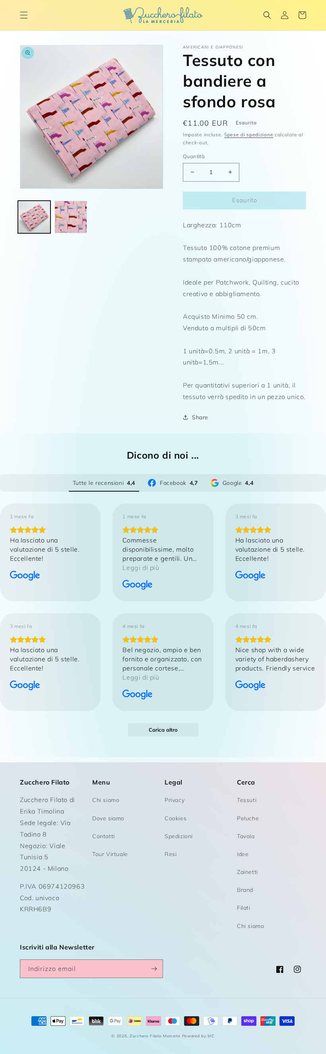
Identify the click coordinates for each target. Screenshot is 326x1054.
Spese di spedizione (248, 135)
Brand (245, 889)
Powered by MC (198, 1035)
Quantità (194, 156)
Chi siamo (105, 800)
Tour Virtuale (110, 854)
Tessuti (246, 800)
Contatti (103, 836)
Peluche (248, 818)
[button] (24, 15)
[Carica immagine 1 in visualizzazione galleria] (34, 217)
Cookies (175, 818)
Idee (242, 854)
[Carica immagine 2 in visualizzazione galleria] (70, 217)
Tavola (246, 836)
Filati (243, 907)
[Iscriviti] (154, 968)
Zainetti (247, 872)
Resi (171, 854)
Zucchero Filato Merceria (155, 1035)
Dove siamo (108, 818)
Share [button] (200, 417)
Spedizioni (179, 836)
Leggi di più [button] (140, 568)
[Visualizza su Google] (25, 576)
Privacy (174, 800)
